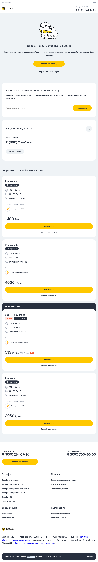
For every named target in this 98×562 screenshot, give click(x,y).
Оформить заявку (49, 64)
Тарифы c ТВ (7, 497)
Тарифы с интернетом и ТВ (12, 484)
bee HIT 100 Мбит (15, 315)
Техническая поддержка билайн (63, 480)
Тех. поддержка (15, 151)
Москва (8, 2)
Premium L (11, 378)
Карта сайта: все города (60, 514)
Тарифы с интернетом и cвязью (14, 493)
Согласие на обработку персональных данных (34, 543)
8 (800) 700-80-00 (81, 454)
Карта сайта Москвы (59, 518)
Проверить (82, 108)
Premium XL (11, 245)
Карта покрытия (8, 518)
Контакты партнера (58, 484)
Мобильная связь (8, 501)
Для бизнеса (7, 514)
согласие (31, 556)
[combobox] (38, 108)
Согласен (90, 556)
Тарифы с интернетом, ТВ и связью (15, 489)
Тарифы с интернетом (10, 480)
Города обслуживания (60, 489)
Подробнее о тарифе (49, 232)
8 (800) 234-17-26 (86, 10)
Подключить (49, 226)
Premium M (11, 181)
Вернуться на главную (49, 71)
